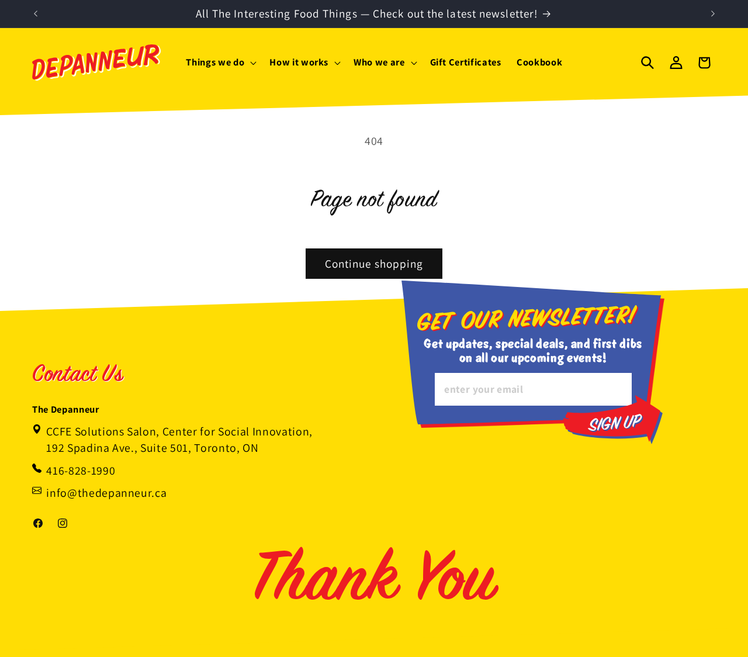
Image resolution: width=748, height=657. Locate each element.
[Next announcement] (713, 14)
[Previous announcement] (36, 14)
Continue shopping (374, 263)
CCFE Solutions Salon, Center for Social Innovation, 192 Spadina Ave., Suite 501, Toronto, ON (179, 439)
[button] (220, 62)
